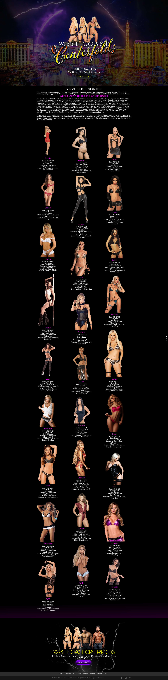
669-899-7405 (83, 77)
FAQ (106, 673)
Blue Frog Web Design (95, 678)
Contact (99, 673)
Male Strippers (70, 673)
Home (61, 673)
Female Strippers (82, 673)
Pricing (92, 673)
